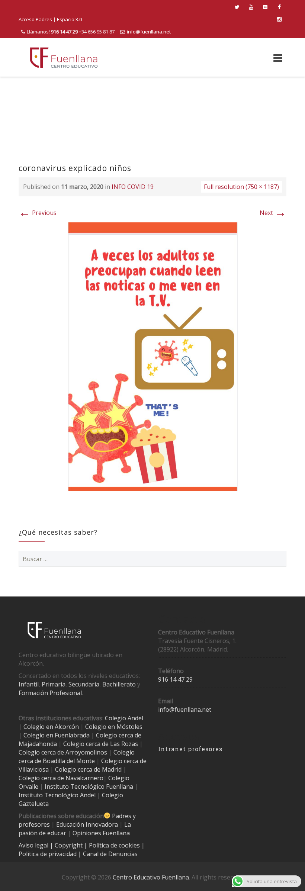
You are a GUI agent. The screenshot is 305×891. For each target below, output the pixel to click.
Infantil (29, 684)
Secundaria (83, 684)
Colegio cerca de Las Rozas (100, 744)
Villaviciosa (34, 769)
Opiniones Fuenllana (101, 833)
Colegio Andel (124, 718)
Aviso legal (34, 845)
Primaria (53, 684)
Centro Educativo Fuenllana (151, 877)
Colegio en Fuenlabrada (56, 735)
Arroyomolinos (86, 752)
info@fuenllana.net (149, 31)
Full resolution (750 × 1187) (241, 187)
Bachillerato (119, 684)
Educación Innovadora (87, 824)
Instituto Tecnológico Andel (57, 795)
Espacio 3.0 (69, 19)
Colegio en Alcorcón (51, 727)
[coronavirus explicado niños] (153, 356)
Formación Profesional (50, 693)
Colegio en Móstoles (113, 727)
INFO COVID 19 (133, 187)
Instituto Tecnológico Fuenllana (89, 786)
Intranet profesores (190, 749)
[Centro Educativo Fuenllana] (64, 57)
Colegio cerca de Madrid (88, 769)
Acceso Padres (35, 19)
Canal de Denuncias (109, 854)
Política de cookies (115, 845)
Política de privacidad (48, 854)
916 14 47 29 (175, 679)
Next (273, 213)
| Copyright (67, 845)
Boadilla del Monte (69, 761)
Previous (38, 213)
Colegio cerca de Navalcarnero (61, 778)
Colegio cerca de (41, 752)
